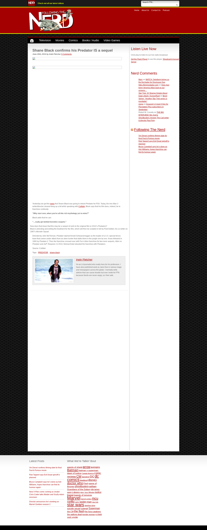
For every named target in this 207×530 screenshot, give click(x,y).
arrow (86, 467)
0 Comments (66, 54)
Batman (72, 470)
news (52, 204)
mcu (95, 498)
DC (92, 476)
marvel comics (86, 499)
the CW (70, 511)
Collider (81, 206)
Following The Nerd (149, 129)
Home (136, 10)
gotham (93, 486)
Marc (141, 79)
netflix (71, 501)
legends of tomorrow (83, 495)
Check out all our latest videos (51, 3)
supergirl (84, 508)
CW (78, 476)
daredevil (86, 477)
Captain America (88, 473)
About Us (145, 10)
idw (92, 489)
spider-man (86, 502)
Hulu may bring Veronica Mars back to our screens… (154, 88)
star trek (95, 502)
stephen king (90, 505)
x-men (98, 514)
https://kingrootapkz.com (148, 85)
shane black (55, 252)
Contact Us (155, 10)
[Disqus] (79, 328)
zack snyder (72, 517)
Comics (73, 40)
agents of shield (74, 467)
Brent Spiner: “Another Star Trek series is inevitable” (153, 98)
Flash (85, 483)
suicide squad (73, 508)
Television (45, 40)
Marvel (73, 497)
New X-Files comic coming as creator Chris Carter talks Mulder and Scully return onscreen (46, 494)
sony (77, 502)
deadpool (84, 480)
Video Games (112, 40)
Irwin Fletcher (84, 259)
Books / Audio (90, 40)
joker (82, 492)
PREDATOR (43, 252)
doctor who (75, 483)
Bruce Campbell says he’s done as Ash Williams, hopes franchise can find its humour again (153, 149)
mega (141, 104)
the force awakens (93, 511)
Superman (94, 508)
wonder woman (88, 514)
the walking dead (74, 514)
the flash (79, 511)
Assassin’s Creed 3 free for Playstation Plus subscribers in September (153, 107)
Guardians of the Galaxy (78, 489)
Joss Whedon (89, 492)
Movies (59, 40)
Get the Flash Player (139, 59)
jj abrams (76, 492)
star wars (75, 505)
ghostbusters (82, 486)
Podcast (166, 10)
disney (92, 480)
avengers (95, 467)
